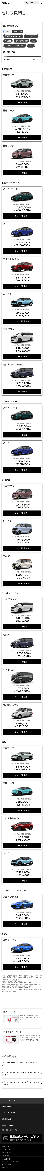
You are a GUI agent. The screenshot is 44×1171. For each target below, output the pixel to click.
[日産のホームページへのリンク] (8, 3)
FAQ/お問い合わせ (7, 1159)
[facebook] (3, 1130)
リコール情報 (5, 1155)
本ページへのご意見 (7, 1164)
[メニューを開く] (41, 3)
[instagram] (11, 1130)
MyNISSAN (30, 2)
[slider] (8, 56)
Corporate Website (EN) (10, 1161)
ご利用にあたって (6, 1152)
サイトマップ (5, 1146)
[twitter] (7, 1130)
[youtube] (15, 1130)
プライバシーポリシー (8, 1149)
